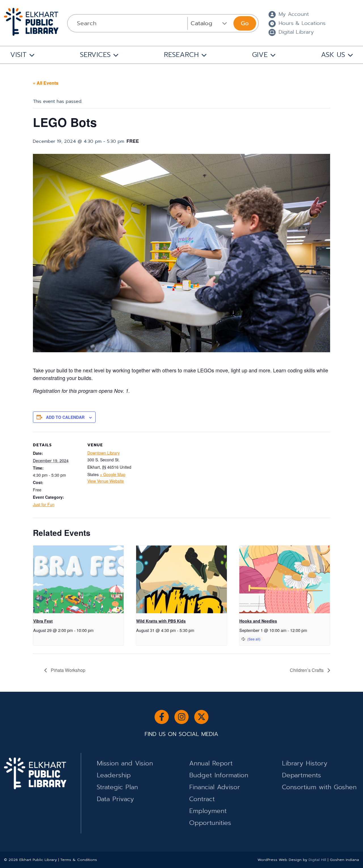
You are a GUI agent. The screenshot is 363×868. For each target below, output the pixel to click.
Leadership (114, 775)
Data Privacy (115, 799)
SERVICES (95, 55)
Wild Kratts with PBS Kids (161, 621)
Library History (304, 763)
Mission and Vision (125, 763)
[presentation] (78, 580)
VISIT (18, 55)
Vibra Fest (43, 621)
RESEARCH (181, 55)
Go (245, 23)
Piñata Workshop (67, 670)
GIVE (260, 55)
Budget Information (218, 775)
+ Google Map (112, 474)
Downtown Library (103, 453)
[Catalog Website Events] (209, 23)
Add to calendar (65, 417)
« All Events (45, 83)
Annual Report (211, 763)
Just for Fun (43, 504)
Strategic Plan (117, 787)
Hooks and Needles (258, 621)
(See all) (253, 638)
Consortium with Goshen (319, 787)
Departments (301, 775)
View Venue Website (105, 481)
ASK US (333, 55)
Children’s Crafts (307, 670)
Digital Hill (317, 859)
